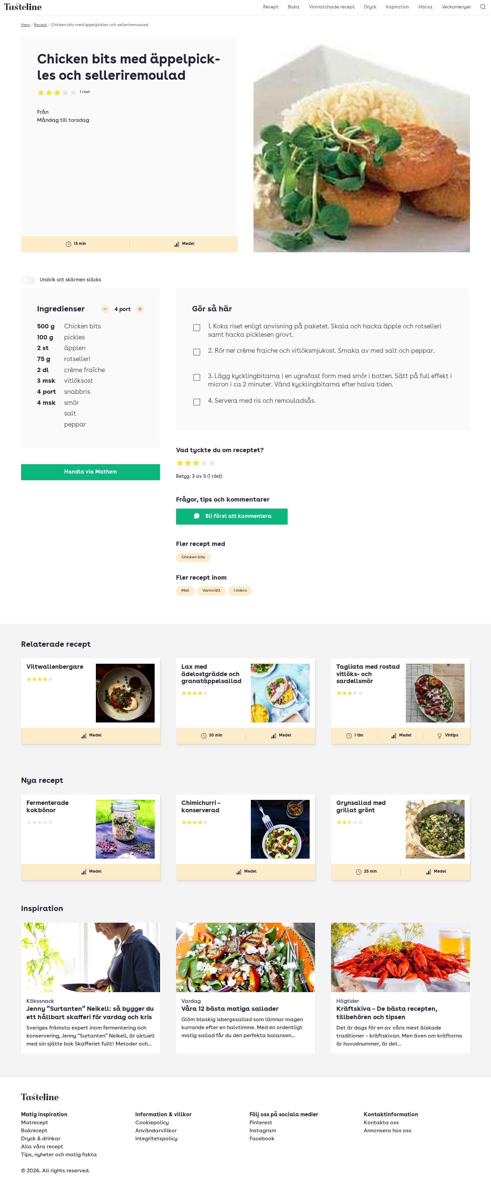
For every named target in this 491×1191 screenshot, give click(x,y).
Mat (185, 591)
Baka (294, 7)
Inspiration (397, 7)
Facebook (262, 1139)
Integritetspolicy (156, 1139)
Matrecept (34, 1123)
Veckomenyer (456, 7)
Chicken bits (193, 557)
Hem (25, 25)
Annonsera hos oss (388, 1131)
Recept (271, 7)
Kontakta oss (381, 1123)
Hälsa (426, 7)
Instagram (263, 1131)
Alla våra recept (42, 1147)
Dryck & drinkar (40, 1139)
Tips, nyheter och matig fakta (59, 1155)
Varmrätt (211, 591)
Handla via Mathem (90, 472)
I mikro (240, 591)
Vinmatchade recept (332, 7)
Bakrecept (34, 1131)
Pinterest (261, 1123)
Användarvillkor (156, 1131)
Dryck (370, 7)
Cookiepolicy (152, 1123)
